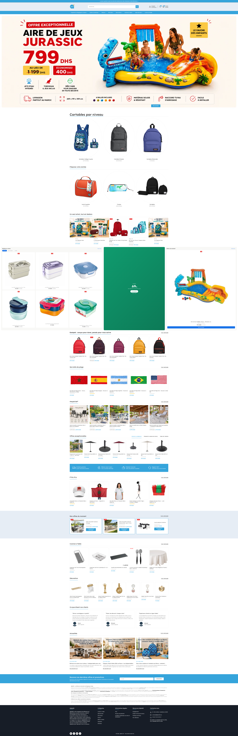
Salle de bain (138, 12)
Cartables (152, 204)
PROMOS (100, 723)
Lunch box (4, 250)
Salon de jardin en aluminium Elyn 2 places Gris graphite (77, 426)
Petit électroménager (156, 690)
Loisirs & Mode (148, 12)
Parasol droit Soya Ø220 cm (90, 454)
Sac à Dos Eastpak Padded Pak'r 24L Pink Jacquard (98, 357)
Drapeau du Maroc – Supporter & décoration (97, 501)
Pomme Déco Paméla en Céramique (160, 597)
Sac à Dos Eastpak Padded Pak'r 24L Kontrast (158, 357)
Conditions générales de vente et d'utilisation (122, 716)
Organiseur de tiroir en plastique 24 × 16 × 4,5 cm (99, 568)
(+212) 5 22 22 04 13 (156, 717)
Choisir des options (91, 529)
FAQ (116, 711)
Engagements (136, 711)
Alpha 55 (122, 733)
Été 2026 (110, 12)
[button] (165, 6)
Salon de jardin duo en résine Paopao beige (138, 426)
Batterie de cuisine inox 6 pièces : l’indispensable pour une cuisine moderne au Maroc (85, 663)
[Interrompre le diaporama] (236, 61)
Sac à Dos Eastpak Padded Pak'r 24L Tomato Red (78, 357)
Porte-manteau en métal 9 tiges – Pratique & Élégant (137, 501)
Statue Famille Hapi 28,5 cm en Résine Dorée (104, 597)
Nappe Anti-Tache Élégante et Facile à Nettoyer (158, 568)
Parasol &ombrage (137, 436)
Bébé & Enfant (101, 719)
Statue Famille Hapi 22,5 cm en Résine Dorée (118, 597)
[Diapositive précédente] (5, 61)
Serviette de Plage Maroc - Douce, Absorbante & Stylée (77, 391)
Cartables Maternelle (152, 159)
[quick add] (87, 223)
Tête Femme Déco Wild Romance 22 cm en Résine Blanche (90, 597)
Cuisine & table (128, 12)
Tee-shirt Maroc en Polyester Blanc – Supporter (118, 501)
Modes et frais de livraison (138, 713)
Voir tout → (100, 248)
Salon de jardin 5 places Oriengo (92, 522)
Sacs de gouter (10, 250)
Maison (103, 12)
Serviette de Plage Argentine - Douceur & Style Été (119, 391)
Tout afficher (164, 332)
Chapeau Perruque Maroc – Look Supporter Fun (157, 501)
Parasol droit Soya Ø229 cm (119, 454)
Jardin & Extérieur (94, 12)
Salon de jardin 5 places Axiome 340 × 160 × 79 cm (125, 522)
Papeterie (100, 721)
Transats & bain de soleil (151, 436)
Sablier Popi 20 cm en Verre (147, 596)
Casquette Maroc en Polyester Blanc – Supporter (78, 501)
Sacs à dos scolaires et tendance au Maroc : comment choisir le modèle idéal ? (150, 663)
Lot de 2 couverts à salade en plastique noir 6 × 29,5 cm (138, 568)
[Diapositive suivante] (232, 61)
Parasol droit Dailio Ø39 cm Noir (161, 455)
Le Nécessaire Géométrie (99, 240)
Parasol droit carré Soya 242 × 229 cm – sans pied (76, 455)
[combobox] (113, 6)
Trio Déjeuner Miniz (79, 240)
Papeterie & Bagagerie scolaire (78, 12)
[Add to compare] (87, 220)
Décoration (118, 12)
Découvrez (156, 105)
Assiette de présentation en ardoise (119, 567)
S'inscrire (159, 678)
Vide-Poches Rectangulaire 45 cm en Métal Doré (76, 597)
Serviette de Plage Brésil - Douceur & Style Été (138, 391)
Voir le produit (201, 327)
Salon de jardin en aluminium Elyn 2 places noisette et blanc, (117, 426)
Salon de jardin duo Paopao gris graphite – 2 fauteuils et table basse (159, 426)
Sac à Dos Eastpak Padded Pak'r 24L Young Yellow (138, 357)
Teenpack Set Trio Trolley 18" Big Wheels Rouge (118, 241)
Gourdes (16, 250)
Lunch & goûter (86, 204)
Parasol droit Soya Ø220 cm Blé (147, 455)
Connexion (153, 7)
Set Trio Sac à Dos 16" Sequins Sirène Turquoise (137, 241)
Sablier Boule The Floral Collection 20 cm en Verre (132, 597)
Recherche (137, 6)
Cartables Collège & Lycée (86, 159)
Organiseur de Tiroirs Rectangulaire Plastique (77, 568)
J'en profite (134, 291)
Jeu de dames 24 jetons (160, 522)
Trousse (119, 204)
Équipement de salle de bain (79, 691)
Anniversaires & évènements (105, 691)
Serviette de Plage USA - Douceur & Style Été (159, 391)
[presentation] (69, 343)
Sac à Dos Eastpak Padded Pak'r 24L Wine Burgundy (118, 357)
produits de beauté (89, 691)
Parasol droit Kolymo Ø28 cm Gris (132, 455)
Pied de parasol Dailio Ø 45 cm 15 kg (104, 455)
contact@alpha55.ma (157, 714)
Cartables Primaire (119, 159)
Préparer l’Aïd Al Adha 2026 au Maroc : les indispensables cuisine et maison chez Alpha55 (118, 663)
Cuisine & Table (101, 711)
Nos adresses (136, 717)
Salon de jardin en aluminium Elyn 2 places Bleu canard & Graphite (97, 426)
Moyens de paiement (119, 713)
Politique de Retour (137, 715)
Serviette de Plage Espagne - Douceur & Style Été (99, 391)
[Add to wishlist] (83, 518)
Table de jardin (164, 436)
